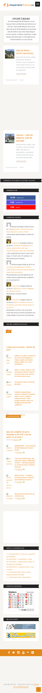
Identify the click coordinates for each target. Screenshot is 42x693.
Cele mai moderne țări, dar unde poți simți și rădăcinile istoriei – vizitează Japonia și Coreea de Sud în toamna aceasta (25, 463)
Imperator (15, 243)
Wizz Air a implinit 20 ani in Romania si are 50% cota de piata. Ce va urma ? (20, 305)
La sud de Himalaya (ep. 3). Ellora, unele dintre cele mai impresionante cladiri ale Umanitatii (20, 248)
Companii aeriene (13, 416)
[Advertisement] (21, 109)
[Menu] (37, 4)
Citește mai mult (21, 74)
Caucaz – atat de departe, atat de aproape (24, 138)
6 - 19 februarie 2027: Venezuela (18, 577)
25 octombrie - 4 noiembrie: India (19, 559)
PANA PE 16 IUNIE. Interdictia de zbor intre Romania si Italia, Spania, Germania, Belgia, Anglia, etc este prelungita (25, 360)
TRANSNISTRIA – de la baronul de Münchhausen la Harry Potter (25, 448)
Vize (8, 332)
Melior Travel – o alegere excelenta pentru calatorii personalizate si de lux (24, 478)
